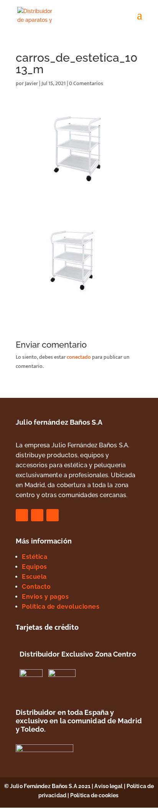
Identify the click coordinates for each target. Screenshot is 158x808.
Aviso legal (108, 786)
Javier (31, 83)
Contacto (36, 586)
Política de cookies (95, 795)
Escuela (34, 576)
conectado (79, 357)
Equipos (34, 566)
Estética (34, 556)
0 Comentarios (86, 83)
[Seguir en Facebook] (22, 515)
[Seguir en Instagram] (37, 515)
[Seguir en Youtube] (52, 515)
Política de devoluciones (60, 606)
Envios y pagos (45, 596)
